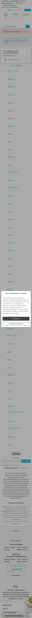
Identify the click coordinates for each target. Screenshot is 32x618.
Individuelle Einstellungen (16, 323)
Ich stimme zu (16, 318)
